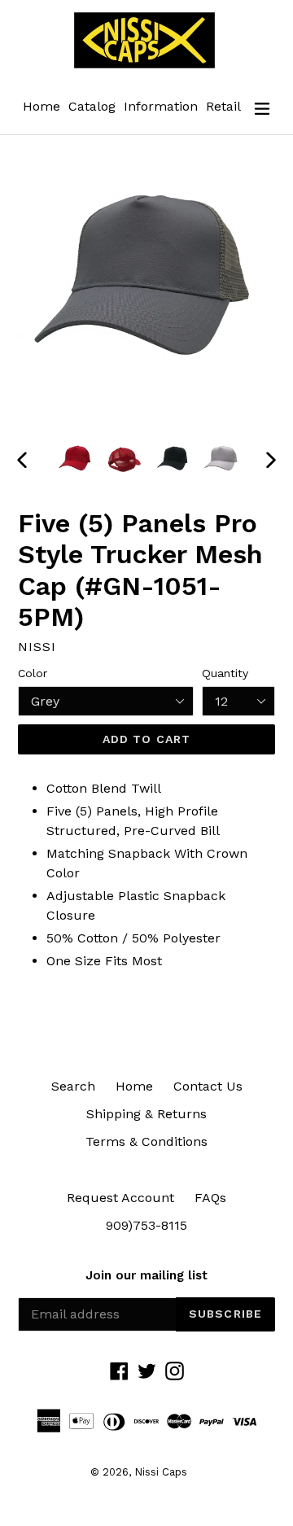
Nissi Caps (160, 1472)
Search (73, 1086)
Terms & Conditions (146, 1141)
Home (41, 106)
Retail (223, 106)
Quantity (225, 673)
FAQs (210, 1197)
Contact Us (208, 1086)
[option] (74, 459)
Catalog (92, 106)
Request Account (120, 1197)
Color (32, 673)
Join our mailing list (146, 1275)
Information (161, 106)
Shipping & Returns (146, 1114)
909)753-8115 (146, 1225)
